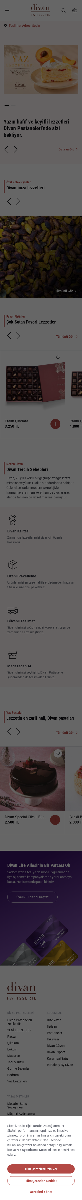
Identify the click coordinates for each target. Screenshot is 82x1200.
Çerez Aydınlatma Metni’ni (32, 1150)
